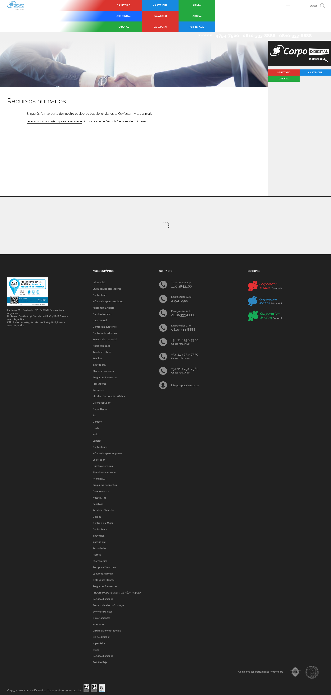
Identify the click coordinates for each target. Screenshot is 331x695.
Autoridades (99, 548)
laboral (284, 78)
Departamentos (101, 618)
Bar (94, 415)
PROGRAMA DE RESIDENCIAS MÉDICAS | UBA (117, 592)
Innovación (99, 535)
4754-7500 (179, 301)
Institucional (99, 365)
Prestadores (99, 384)
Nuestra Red (99, 497)
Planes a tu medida (103, 371)
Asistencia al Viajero (104, 308)
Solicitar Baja (100, 662)
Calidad (97, 516)
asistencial (315, 72)
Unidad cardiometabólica (106, 630)
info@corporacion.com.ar (185, 385)
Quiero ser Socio (102, 403)
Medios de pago (102, 346)
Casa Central (100, 320)
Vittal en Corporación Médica (109, 396)
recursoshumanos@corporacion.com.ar (54, 121)
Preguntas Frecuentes (105, 377)
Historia (97, 554)
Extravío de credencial (105, 339)
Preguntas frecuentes (105, 485)
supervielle (99, 643)
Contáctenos (100, 295)
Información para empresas (107, 453)
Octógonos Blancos (104, 580)
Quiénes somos (101, 491)
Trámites (97, 358)
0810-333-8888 (183, 315)
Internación (99, 624)
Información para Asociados (108, 301)
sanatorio (284, 72)
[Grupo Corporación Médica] (15, 5)
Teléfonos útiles (102, 352)
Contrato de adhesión (105, 333)
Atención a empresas (104, 472)
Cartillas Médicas (102, 314)
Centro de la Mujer (103, 523)
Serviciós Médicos (102, 611)
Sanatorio (123, 5)
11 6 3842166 (181, 286)
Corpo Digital (100, 409)
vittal (96, 649)
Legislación (99, 459)
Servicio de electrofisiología (108, 605)
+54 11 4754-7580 (184, 369)
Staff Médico (100, 561)
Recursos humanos (103, 599)
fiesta (96, 428)
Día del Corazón (101, 637)
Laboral (197, 5)
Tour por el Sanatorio (104, 567)
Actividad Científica (104, 510)
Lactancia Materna (103, 573)
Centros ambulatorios (105, 327)
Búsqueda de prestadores (107, 289)
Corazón (97, 421)
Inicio (95, 434)
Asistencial (160, 5)
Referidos (98, 390)
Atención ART (100, 478)
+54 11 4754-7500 (184, 340)
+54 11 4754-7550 (184, 354)
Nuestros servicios (103, 466)
